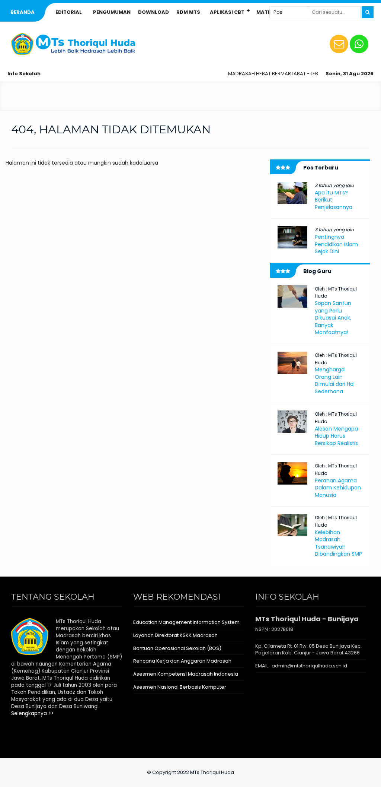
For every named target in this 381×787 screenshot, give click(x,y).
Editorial (68, 12)
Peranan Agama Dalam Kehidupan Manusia (338, 488)
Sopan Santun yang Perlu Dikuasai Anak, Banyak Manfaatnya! (333, 317)
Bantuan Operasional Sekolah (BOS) (177, 648)
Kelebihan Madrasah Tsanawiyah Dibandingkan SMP (338, 543)
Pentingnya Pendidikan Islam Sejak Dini (336, 244)
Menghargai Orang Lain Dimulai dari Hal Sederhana (335, 380)
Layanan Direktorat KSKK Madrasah (175, 635)
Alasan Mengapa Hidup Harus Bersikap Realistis (336, 436)
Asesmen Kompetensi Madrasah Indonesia (185, 673)
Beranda (22, 12)
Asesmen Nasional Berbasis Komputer (179, 687)
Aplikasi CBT (227, 12)
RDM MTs (188, 12)
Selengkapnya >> (32, 713)
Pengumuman (112, 12)
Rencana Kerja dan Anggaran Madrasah (182, 660)
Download (153, 12)
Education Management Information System (186, 622)
